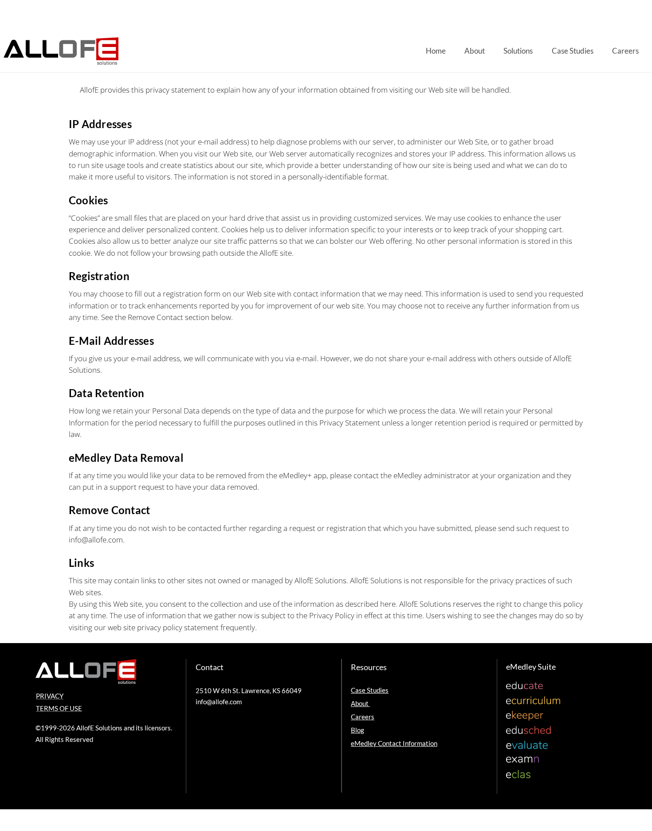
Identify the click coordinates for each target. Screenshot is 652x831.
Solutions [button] (518, 50)
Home (436, 50)
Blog (357, 730)
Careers (625, 50)
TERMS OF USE (59, 708)
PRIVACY (49, 696)
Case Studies (572, 50)
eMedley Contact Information (394, 743)
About (474, 50)
